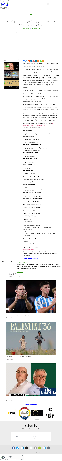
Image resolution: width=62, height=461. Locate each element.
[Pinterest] (33, 61)
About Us (14, 11)
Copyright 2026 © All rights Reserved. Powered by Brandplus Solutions (31, 452)
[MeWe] (36, 61)
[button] (48, 4)
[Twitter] (26, 61)
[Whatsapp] (41, 61)
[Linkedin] (31, 61)
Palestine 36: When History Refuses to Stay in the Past (19, 356)
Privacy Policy (49, 11)
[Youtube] (31, 448)
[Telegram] (44, 448)
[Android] (39, 448)
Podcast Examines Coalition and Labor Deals (16, 398)
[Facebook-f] (13, 448)
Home (11, 11)
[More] (43, 61)
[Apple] (35, 448)
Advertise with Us (20, 11)
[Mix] (38, 61)
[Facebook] (24, 61)
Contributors (27, 11)
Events (39, 11)
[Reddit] (29, 61)
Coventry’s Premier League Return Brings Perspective (19, 315)
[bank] (11, 88)
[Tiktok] (48, 448)
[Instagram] (26, 448)
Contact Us (43, 11)
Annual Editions (34, 11)
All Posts (20, 271)
